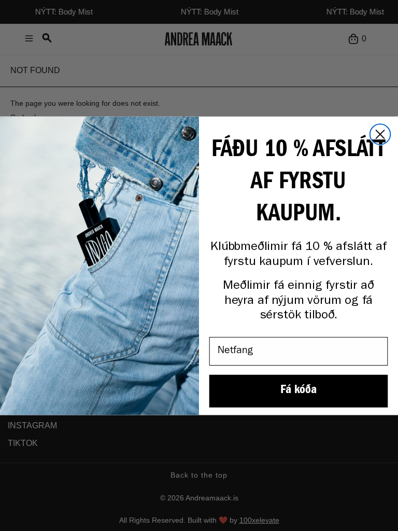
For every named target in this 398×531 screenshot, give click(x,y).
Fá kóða (298, 391)
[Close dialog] (380, 134)
